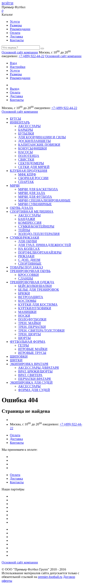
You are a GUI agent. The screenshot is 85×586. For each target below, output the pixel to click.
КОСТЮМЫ (27, 300)
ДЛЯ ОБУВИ (27, 241)
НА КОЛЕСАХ (29, 248)
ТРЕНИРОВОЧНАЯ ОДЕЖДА (32, 282)
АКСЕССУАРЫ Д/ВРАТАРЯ (38, 367)
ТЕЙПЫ (24, 230)
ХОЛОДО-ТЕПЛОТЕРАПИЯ (39, 234)
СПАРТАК (26, 182)
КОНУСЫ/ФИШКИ (32, 148)
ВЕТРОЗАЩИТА (30, 297)
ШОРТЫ (24, 338)
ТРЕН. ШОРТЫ (29, 334)
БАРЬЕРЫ (25, 130)
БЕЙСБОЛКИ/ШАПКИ (35, 286)
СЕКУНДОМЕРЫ (31, 163)
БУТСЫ (15, 118)
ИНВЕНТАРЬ (20, 122)
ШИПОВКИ (19, 356)
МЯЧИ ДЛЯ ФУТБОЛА (35, 196)
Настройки (17, 67)
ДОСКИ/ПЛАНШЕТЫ (34, 141)
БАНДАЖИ (26, 219)
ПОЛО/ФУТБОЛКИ (32, 319)
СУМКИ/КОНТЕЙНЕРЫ (36, 226)
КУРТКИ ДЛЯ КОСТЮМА (38, 304)
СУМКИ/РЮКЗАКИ (24, 237)
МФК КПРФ (27, 174)
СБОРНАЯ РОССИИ (33, 178)
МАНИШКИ (27, 312)
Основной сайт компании (20, 52)
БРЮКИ (24, 293)
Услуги (15, 21)
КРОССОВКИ (28, 274)
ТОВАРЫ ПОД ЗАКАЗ (26, 267)
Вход (13, 63)
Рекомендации (20, 29)
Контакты (17, 40)
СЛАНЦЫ (25, 278)
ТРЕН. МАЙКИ (29, 323)
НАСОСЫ (25, 152)
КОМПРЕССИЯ (29, 222)
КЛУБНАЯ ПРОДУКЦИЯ (28, 170)
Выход (14, 88)
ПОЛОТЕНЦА (28, 156)
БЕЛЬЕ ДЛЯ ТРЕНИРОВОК (38, 289)
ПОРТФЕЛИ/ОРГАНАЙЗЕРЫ (39, 252)
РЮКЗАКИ (26, 256)
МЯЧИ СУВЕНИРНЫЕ (35, 204)
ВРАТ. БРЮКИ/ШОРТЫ (35, 371)
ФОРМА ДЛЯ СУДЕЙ (34, 390)
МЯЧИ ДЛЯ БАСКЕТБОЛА (38, 189)
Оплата (15, 32)
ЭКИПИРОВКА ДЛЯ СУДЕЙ (31, 382)
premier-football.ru (50, 577)
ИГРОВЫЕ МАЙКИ (32, 349)
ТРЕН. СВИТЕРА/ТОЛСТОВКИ (41, 330)
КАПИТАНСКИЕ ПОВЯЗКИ (39, 144)
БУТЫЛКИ (26, 133)
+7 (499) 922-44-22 (31, 56)
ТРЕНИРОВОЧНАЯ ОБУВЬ (30, 271)
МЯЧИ (15, 185)
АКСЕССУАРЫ (29, 126)
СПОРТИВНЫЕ (29, 263)
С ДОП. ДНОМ (29, 260)
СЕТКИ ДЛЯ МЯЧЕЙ (34, 167)
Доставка (16, 36)
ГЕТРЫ (23, 345)
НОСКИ (24, 315)
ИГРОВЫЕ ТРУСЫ (32, 353)
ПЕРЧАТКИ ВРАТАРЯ (34, 379)
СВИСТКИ (26, 159)
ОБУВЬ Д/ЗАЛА (21, 208)
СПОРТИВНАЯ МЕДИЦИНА (31, 211)
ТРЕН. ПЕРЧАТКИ (32, 327)
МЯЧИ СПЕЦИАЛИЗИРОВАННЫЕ (44, 200)
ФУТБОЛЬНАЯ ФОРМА (27, 341)
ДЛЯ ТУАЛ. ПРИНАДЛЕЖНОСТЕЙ (44, 245)
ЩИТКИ (16, 360)
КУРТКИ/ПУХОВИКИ (34, 308)
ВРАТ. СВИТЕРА (30, 375)
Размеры (16, 25)
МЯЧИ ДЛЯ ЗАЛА (31, 193)
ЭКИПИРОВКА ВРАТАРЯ (29, 364)
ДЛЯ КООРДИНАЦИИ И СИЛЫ (42, 137)
